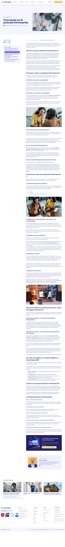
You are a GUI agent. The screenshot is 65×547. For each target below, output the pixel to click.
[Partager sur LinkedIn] (4, 42)
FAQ (44, 519)
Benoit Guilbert (43, 460)
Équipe (44, 515)
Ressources (35, 509)
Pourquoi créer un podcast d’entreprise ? (11, 49)
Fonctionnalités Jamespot (40, 5)
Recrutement (45, 520)
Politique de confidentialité (43, 529)
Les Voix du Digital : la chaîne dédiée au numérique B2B (11, 57)
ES (30, 529)
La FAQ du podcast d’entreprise (10, 60)
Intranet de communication (23, 511)
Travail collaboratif (21, 513)
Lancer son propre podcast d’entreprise (11, 59)
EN (28, 529)
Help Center (35, 523)
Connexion (50, 2)
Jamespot (30, 362)
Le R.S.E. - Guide (57, 512)
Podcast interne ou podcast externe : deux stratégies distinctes (12, 55)
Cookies (53, 529)
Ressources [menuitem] (33, 2)
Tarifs (34, 516)
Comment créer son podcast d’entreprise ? (12, 52)
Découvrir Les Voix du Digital (48, 447)
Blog (34, 519)
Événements (35, 511)
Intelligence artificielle (22, 515)
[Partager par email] (9, 42)
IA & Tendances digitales (48, 5)
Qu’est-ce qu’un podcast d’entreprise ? (11, 48)
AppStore (35, 517)
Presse (34, 521)
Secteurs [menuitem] (21, 2)
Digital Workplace (33, 5)
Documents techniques (60, 529)
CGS (50, 529)
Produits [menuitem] (14, 2)
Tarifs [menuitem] (27, 2)
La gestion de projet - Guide (59, 519)
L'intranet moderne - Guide (59, 514)
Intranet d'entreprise (56, 5)
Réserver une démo (58, 2)
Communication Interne (14, 5)
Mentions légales (35, 529)
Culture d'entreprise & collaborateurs (24, 5)
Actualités (8, 5)
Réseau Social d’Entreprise (23, 509)
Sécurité (44, 517)
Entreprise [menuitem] (40, 2)
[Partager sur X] (7, 42)
